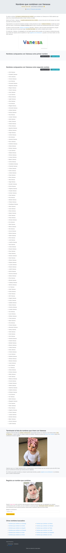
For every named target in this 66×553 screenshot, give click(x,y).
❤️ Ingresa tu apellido (55, 56)
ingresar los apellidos (24, 27)
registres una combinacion (36, 32)
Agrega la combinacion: (11, 509)
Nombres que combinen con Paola (44, 528)
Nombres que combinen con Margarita (45, 532)
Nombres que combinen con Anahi (44, 530)
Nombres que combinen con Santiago (17, 523)
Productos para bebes (36, 9)
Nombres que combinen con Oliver (17, 534)
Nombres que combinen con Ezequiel (17, 530)
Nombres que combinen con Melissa (44, 525)
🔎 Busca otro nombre (45, 56)
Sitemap (10, 545)
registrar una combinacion (47, 472)
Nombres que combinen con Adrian (17, 525)
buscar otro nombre (49, 434)
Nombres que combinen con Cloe (44, 534)
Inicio (28, 9)
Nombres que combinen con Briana (44, 523)
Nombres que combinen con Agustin (17, 528)
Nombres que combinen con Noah (16, 532)
